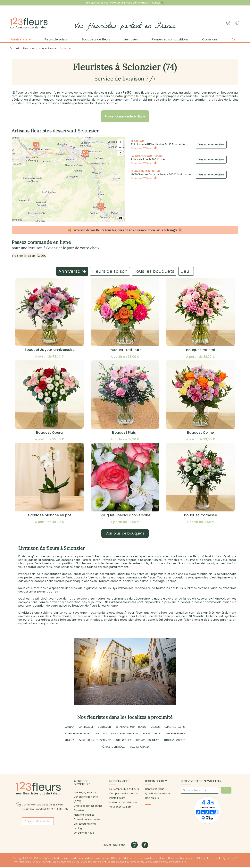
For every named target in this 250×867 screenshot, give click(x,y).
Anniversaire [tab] (72, 271)
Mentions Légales (84, 814)
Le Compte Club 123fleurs (124, 789)
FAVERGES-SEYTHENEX (78, 733)
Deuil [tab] (186, 271)
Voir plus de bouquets (125, 533)
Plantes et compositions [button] (170, 39)
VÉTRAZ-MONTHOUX (113, 746)
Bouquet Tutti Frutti (125, 350)
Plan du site (152, 798)
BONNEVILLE (104, 726)
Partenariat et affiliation (123, 802)
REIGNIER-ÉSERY (175, 733)
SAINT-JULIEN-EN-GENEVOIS (95, 740)
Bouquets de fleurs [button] (96, 39)
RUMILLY (69, 740)
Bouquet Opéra (49, 432)
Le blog (78, 828)
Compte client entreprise (123, 793)
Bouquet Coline (200, 432)
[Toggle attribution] (120, 218)
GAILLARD (101, 733)
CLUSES (155, 726)
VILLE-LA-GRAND (139, 746)
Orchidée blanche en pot (49, 515)
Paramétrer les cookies (87, 819)
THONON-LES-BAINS (147, 740)
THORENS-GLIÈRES (174, 740)
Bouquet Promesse (200, 515)
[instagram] (134, 844)
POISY (158, 733)
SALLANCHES (123, 740)
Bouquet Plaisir (125, 432)
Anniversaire (21, 39)
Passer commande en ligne (125, 116)
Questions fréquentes (158, 793)
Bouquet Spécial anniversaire (125, 515)
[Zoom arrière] (120, 147)
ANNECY (70, 726)
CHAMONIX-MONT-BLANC (131, 726)
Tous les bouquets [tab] (154, 271)
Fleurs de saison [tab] (110, 271)
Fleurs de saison (56, 39)
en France (140, 230)
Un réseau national (85, 823)
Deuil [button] (235, 39)
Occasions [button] (210, 39)
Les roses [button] (131, 39)
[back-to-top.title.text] (245, 829)
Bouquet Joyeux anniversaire (49, 349)
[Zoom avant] (120, 142)
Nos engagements (85, 792)
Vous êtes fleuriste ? (121, 807)
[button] (237, 23)
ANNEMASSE (86, 726)
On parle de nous (84, 832)
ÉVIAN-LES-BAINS (174, 726)
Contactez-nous (154, 789)
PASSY (146, 733)
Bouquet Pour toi (200, 350)
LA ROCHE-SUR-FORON (124, 733)
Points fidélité (117, 798)
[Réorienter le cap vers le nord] (120, 153)
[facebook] (144, 844)
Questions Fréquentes (38, 821)
